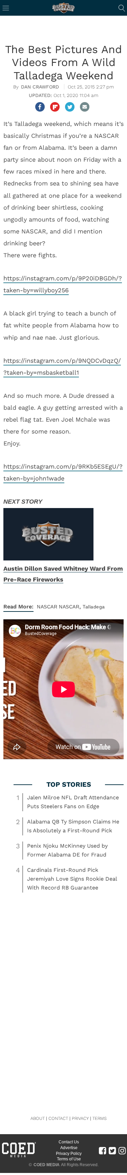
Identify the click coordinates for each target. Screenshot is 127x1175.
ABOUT (37, 1118)
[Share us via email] (84, 107)
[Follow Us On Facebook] (102, 1150)
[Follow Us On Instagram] (122, 1150)
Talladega (94, 606)
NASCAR (47, 606)
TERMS (99, 1118)
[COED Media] (19, 1156)
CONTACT (58, 1118)
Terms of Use (69, 1159)
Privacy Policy (69, 1153)
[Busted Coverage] (64, 8)
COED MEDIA (47, 1164)
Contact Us (69, 1142)
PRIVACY (80, 1118)
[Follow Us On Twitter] (112, 1150)
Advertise (69, 1147)
